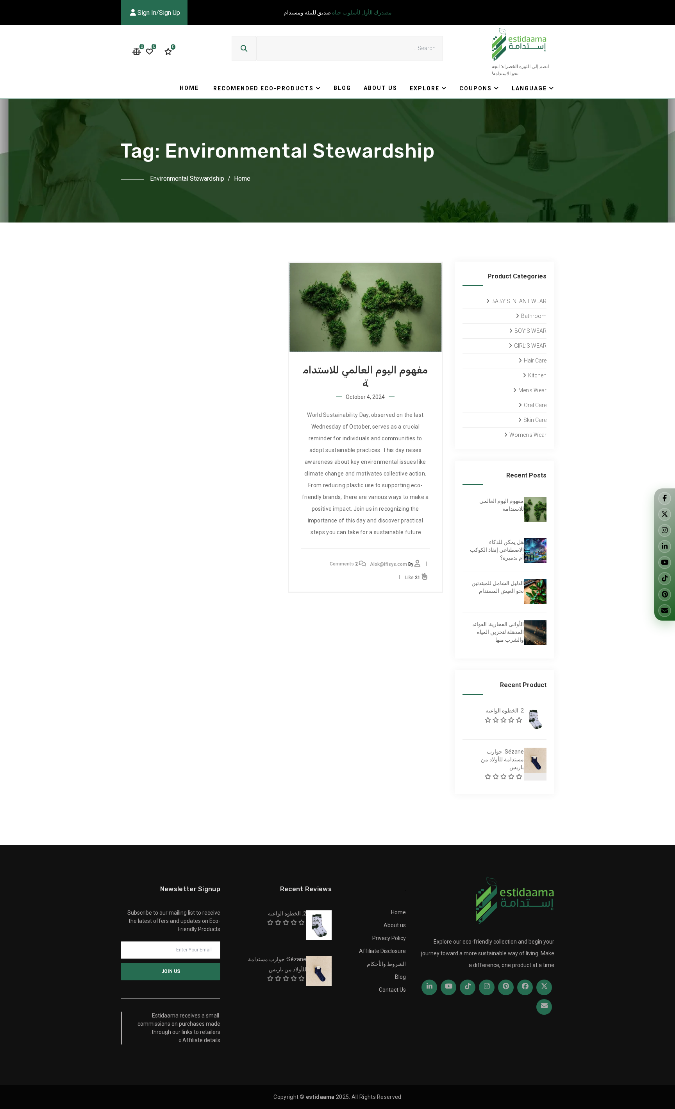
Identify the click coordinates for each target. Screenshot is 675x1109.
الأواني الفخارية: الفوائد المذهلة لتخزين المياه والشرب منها (498, 632)
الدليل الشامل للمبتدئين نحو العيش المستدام (497, 587)
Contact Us (392, 990)
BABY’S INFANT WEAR (518, 301)
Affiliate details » (199, 1040)
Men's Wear (532, 390)
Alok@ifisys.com (388, 564)
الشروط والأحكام (386, 964)
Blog (342, 88)
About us (380, 88)
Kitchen (537, 375)
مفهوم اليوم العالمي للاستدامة (501, 505)
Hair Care (535, 360)
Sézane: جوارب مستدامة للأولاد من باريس (502, 759)
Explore (424, 88)
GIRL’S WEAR (530, 346)
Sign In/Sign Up (158, 12)
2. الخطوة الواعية (505, 710)
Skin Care (534, 420)
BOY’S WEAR (530, 331)
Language (529, 88)
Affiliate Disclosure (382, 951)
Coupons (475, 88)
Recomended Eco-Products (263, 88)
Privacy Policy (389, 938)
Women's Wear (527, 435)
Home (189, 88)
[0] (168, 51)
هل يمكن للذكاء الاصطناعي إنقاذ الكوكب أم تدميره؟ (497, 550)
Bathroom (533, 316)
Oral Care (535, 405)
